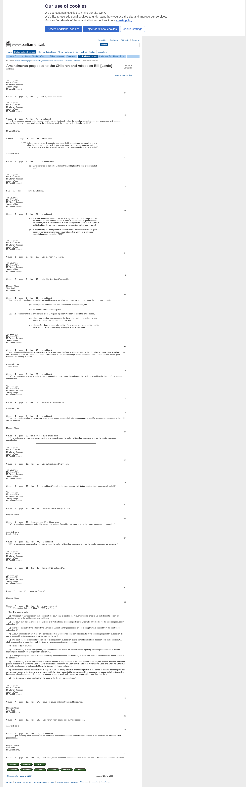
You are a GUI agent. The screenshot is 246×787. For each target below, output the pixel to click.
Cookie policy (95, 782)
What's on (44, 56)
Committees (71, 56)
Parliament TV (105, 56)
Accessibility (102, 40)
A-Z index (9, 782)
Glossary (18, 782)
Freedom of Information (41, 782)
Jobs (52, 782)
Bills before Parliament (72, 61)
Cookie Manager (105, 782)
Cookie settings (132, 29)
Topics (122, 56)
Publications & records (88, 56)
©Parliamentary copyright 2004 (19, 776)
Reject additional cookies (101, 29)
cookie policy (124, 20)
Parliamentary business (24, 52)
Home (9, 52)
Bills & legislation (57, 56)
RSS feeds (125, 40)
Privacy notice (84, 782)
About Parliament (66, 52)
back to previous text (123, 75)
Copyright (74, 782)
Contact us (136, 40)
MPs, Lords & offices (46, 52)
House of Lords (31, 56)
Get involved (81, 52)
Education (102, 52)
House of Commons (15, 56)
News (115, 56)
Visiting (92, 52)
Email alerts (114, 40)
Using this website (63, 782)
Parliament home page (23, 61)
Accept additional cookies (63, 29)
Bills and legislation (56, 61)
